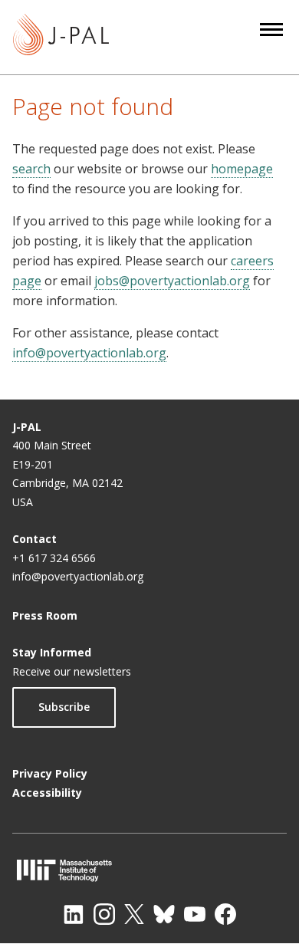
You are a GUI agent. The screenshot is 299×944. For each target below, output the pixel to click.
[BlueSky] (164, 914)
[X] (134, 914)
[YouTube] (194, 914)
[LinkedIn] (73, 914)
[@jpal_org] (104, 914)
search (31, 168)
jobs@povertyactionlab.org (172, 280)
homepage (242, 168)
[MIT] (149, 870)
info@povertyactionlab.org (89, 352)
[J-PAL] (61, 37)
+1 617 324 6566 (54, 558)
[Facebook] (225, 914)
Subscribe (64, 706)
